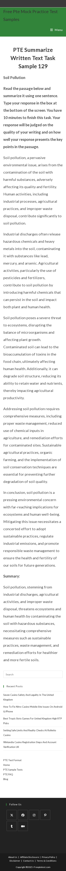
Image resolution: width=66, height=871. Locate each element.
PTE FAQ (8, 774)
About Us (12, 857)
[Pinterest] (45, 815)
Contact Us (28, 860)
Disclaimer (15, 860)
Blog (5, 779)
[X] (12, 815)
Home (6, 764)
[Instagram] (34, 815)
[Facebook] (23, 815)
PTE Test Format (12, 760)
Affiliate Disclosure (29, 857)
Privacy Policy (48, 857)
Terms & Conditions (46, 860)
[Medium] (23, 826)
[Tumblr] (12, 826)
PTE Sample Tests (13, 769)
